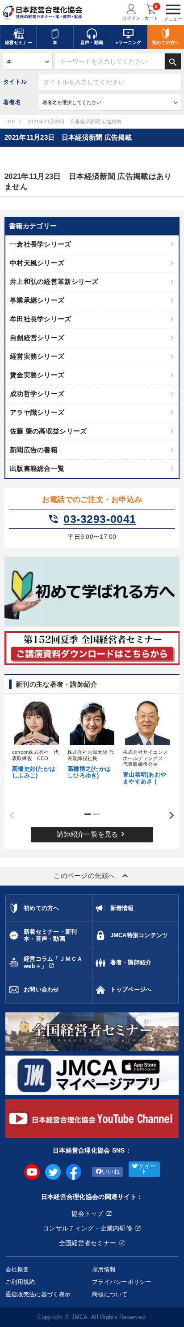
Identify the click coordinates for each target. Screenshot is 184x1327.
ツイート (147, 1169)
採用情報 (104, 1269)
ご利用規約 (20, 1281)
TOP (9, 121)
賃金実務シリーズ (37, 375)
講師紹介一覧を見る (92, 833)
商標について (110, 1294)
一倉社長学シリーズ (40, 244)
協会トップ (87, 1213)
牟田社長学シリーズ (40, 319)
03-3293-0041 (92, 519)
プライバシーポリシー (121, 1281)
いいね (111, 1172)
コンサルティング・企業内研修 (87, 1228)
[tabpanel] (36, 739)
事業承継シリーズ (37, 300)
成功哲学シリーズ (37, 393)
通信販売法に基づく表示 (38, 1294)
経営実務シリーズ (37, 356)
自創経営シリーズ (37, 337)
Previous (8, 816)
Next (168, 816)
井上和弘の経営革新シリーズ (54, 281)
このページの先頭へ (92, 875)
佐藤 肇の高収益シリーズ (48, 431)
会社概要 (17, 1269)
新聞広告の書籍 (34, 449)
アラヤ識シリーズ (37, 412)
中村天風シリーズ (37, 263)
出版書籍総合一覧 (37, 468)
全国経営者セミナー (88, 1242)
